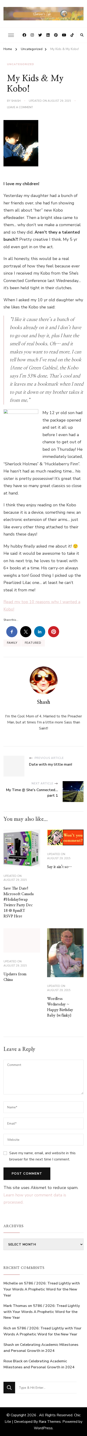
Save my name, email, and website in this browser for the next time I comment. (42, 1156)
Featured (33, 643)
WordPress (43, 1428)
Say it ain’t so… (59, 867)
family (12, 643)
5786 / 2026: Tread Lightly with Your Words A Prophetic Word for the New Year (41, 1289)
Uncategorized (20, 64)
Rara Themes (50, 1421)
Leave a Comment (20, 107)
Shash (16, 101)
